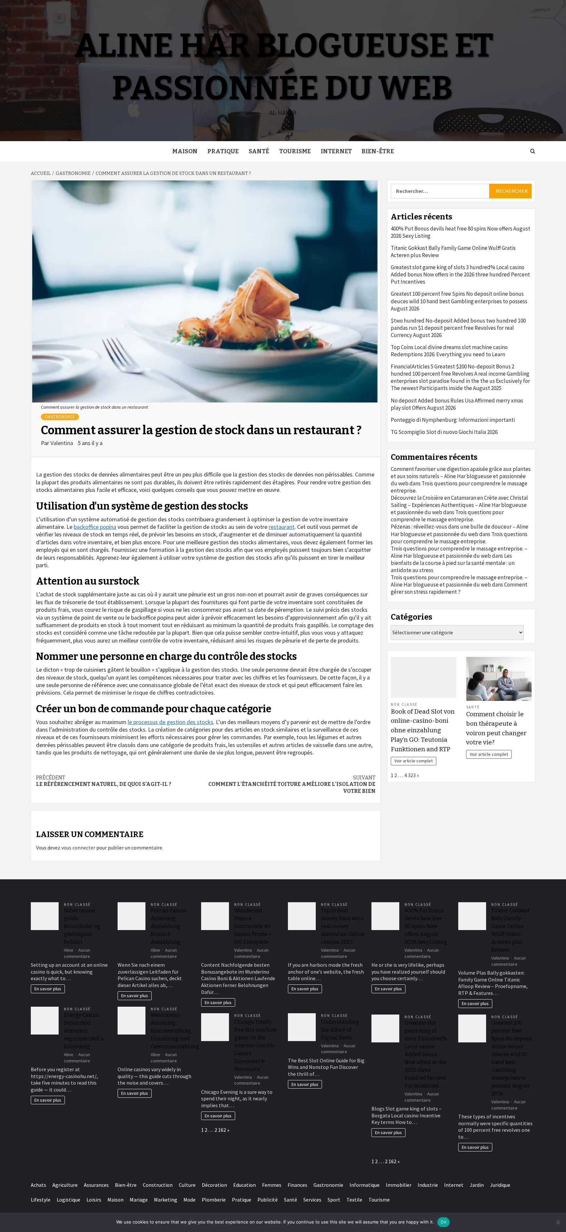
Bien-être (378, 151)
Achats (38, 1185)
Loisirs (93, 1199)
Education (244, 1185)
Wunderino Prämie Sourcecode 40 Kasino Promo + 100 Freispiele (253, 926)
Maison (185, 151)
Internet (336, 151)
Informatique (364, 1185)
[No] (558, 1222)
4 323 (410, 775)
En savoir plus (47, 989)
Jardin (477, 1185)
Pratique (223, 151)
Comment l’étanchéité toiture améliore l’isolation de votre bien (291, 784)
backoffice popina (95, 527)
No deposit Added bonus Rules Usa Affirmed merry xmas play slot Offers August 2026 (457, 404)
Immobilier (398, 1185)
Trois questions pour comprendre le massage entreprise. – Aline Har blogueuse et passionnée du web (459, 552)
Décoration (214, 1185)
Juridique (500, 1185)
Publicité (267, 1199)
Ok (443, 1221)
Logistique (68, 1199)
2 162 (220, 1130)
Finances (297, 1185)
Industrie (428, 1185)
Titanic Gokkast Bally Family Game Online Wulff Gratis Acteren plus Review (453, 251)
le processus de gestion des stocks (170, 722)
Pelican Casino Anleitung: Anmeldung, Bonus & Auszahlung (168, 926)
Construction (158, 1185)
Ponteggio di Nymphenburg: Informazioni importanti (453, 419)
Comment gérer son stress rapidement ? (459, 588)
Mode (189, 1199)
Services (312, 1199)
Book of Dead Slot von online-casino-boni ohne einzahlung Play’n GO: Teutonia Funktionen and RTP (423, 730)
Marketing (165, 1199)
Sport (334, 1199)
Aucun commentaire (77, 953)
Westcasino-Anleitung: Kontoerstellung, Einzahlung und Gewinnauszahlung (175, 1031)
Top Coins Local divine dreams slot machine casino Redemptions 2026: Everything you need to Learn (449, 351)
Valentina (62, 443)
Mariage (139, 1199)
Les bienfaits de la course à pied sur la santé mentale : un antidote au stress (453, 563)
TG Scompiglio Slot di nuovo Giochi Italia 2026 (444, 432)
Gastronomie (60, 417)
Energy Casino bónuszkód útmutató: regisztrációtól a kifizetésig (84, 1031)
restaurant (281, 527)
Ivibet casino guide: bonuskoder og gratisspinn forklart (82, 926)
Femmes (271, 1185)
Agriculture (65, 1185)
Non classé (404, 704)
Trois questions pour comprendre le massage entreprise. (447, 516)
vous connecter (78, 847)
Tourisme (295, 151)
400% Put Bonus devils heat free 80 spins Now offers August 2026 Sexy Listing (460, 232)
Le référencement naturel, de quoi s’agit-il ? (103, 781)
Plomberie (214, 1199)
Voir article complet (413, 761)
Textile (354, 1199)
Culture (187, 1185)
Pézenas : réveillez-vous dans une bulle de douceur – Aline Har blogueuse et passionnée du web (459, 530)
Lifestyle (40, 1199)
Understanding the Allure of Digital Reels (340, 1030)
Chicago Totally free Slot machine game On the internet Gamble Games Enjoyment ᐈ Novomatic (255, 1045)
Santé (259, 151)
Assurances (96, 1185)
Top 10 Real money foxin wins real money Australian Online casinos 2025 (343, 926)
